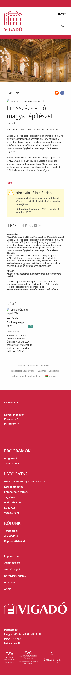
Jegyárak (9, 497)
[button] (19, 3)
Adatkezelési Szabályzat (21, 371)
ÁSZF (7, 589)
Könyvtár (9, 507)
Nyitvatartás (11, 402)
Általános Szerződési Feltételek (34, 365)
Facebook (11, 419)
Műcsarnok (12, 643)
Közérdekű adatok (15, 576)
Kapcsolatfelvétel (14, 541)
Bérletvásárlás (12, 502)
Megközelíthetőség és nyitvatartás (24, 481)
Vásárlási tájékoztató (48, 371)
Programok (10, 458)
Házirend (9, 582)
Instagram (11, 424)
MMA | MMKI (13, 639)
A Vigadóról (11, 536)
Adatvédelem (12, 562)
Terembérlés (11, 530)
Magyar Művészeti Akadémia (22, 634)
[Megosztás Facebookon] (62, 93)
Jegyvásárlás (11, 463)
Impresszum (11, 556)
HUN (62, 14)
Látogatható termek (16, 492)
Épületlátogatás (13, 486)
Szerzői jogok (12, 569)
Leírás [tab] (11, 226)
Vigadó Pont (11, 512)
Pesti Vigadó (13, 331)
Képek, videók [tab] (31, 226)
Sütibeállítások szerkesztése (26, 376)
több (9, 182)
